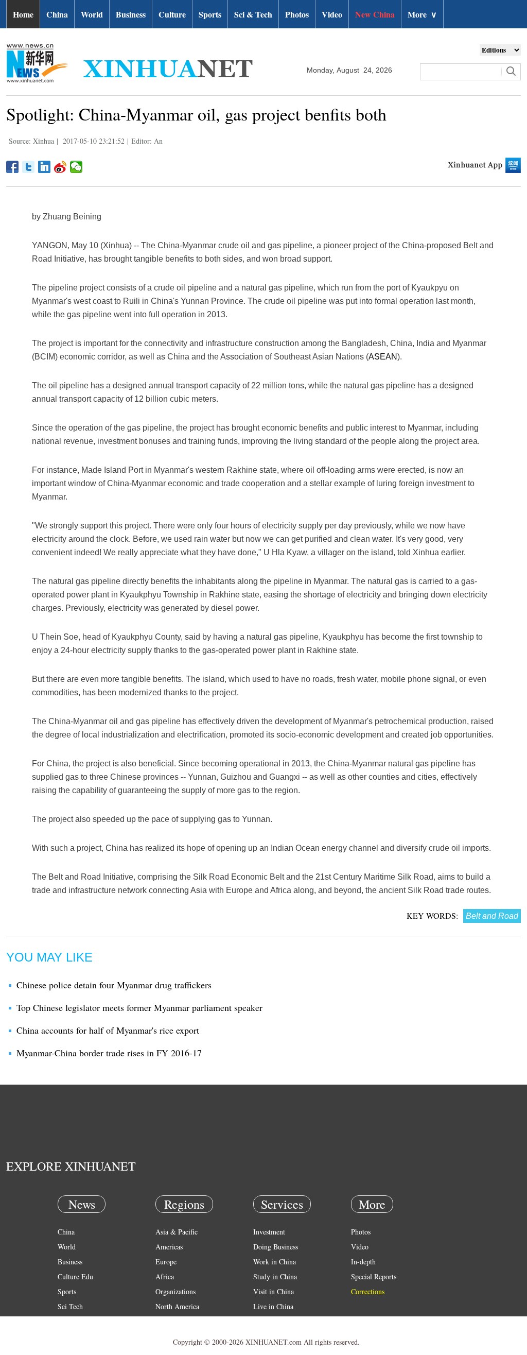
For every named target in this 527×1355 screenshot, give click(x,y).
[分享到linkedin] (44, 167)
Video (332, 14)
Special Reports (373, 1276)
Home (23, 14)
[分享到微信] (76, 167)
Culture (172, 14)
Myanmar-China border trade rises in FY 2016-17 (109, 1053)
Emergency (269, 1321)
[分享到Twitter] (28, 167)
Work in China (274, 1261)
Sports (210, 14)
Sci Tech (70, 1306)
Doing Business (275, 1246)
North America (177, 1306)
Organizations (175, 1291)
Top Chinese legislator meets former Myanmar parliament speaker (139, 1007)
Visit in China (273, 1291)
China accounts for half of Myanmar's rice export (107, 1030)
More (422, 14)
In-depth (363, 1261)
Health (67, 1321)
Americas (169, 1246)
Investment (269, 1232)
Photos (297, 14)
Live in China (273, 1306)
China (57, 14)
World (92, 14)
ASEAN (382, 356)
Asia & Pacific (176, 1232)
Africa (164, 1276)
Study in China (275, 1276)
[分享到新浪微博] (60, 167)
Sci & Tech (253, 14)
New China (375, 14)
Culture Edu (75, 1276)
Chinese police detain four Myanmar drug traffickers (114, 985)
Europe (166, 1261)
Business (131, 14)
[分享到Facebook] (12, 167)
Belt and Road (492, 916)
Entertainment (78, 1336)
